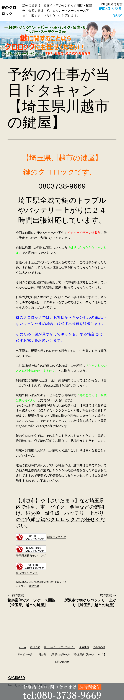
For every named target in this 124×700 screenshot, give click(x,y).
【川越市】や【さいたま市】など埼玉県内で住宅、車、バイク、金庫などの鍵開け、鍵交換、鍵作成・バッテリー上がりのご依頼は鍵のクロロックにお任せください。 (60, 513)
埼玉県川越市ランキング (31, 555)
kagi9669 (16, 678)
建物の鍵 (34, 586)
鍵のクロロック (58, 582)
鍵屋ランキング (56, 536)
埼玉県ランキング (27, 572)
